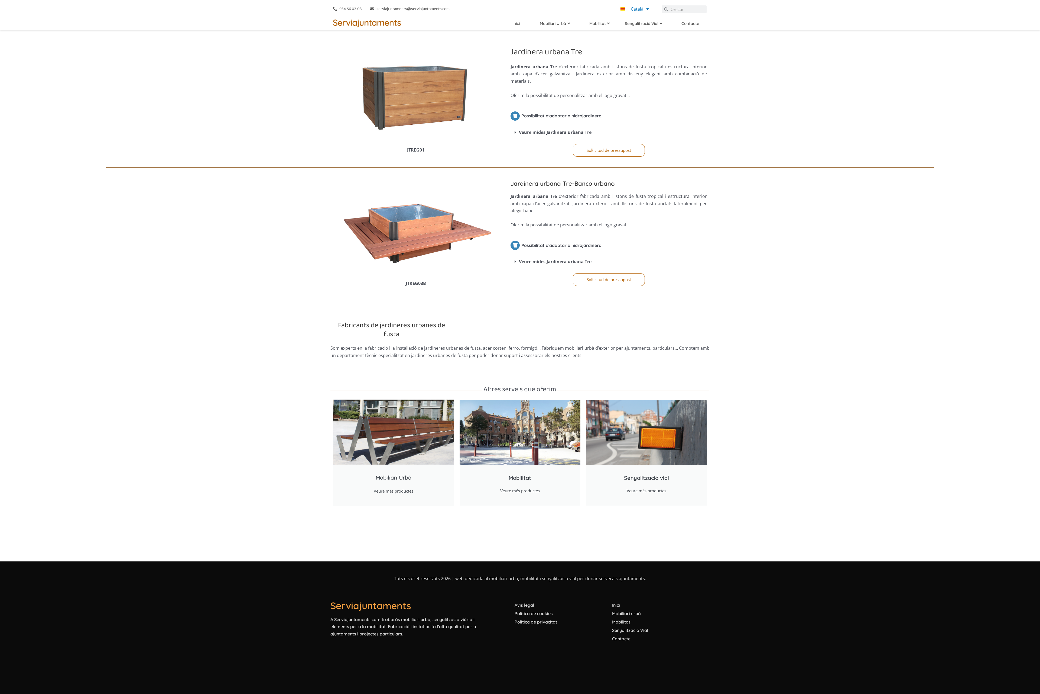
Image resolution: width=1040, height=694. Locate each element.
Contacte (621, 638)
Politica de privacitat (536, 622)
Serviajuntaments (370, 606)
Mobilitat (621, 622)
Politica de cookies (534, 613)
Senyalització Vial (630, 630)
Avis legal (524, 605)
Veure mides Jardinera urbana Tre (555, 132)
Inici (616, 605)
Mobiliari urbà (626, 613)
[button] (609, 132)
